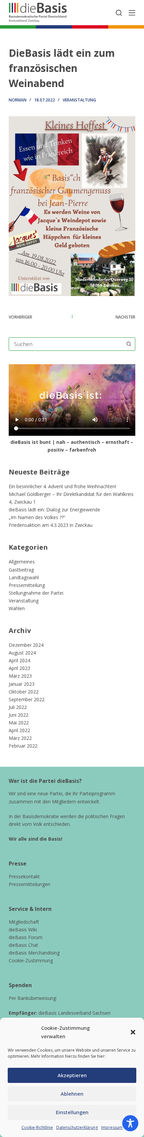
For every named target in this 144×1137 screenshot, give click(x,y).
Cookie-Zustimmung (31, 960)
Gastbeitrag (21, 569)
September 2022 (27, 699)
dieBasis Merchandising (34, 953)
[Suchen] (119, 13)
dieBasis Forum (26, 937)
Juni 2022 (18, 715)
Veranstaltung (79, 100)
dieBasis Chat (23, 945)
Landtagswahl (24, 577)
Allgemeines (22, 561)
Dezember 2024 (26, 645)
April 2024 (19, 660)
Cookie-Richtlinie (37, 1127)
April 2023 (19, 668)
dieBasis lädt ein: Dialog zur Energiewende (54, 509)
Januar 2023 (21, 684)
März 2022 (20, 738)
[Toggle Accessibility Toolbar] (130, 1123)
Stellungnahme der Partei (36, 593)
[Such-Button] (128, 344)
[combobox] (65, 344)
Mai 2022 (19, 722)
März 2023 (20, 676)
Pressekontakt (24, 876)
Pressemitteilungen (29, 884)
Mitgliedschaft (24, 922)
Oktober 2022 (24, 691)
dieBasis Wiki (23, 929)
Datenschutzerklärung (77, 1127)
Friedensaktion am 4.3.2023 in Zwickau (50, 525)
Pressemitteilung (27, 585)
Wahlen (17, 608)
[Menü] (132, 12)
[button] (133, 1032)
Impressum (112, 1127)
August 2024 (22, 652)
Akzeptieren (72, 1075)
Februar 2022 (23, 746)
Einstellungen (72, 1112)
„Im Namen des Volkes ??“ (37, 517)
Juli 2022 (18, 707)
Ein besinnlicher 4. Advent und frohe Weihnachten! (62, 486)
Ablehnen (72, 1093)
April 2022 (19, 730)
